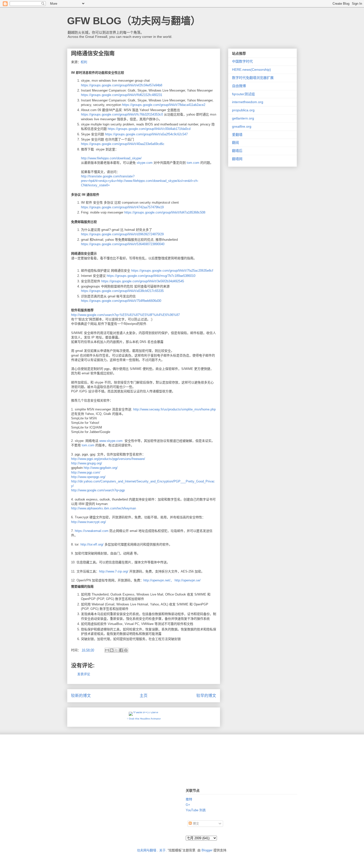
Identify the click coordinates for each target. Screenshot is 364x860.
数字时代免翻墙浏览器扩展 (253, 78)
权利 (84, 62)
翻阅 (235, 142)
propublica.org (243, 110)
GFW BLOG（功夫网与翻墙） (134, 20)
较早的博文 (206, 695)
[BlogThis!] (111, 650)
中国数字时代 (242, 61)
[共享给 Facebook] (121, 650)
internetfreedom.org (247, 102)
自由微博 (239, 86)
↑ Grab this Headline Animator (144, 718)
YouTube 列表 (196, 810)
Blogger (207, 850)
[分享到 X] (116, 650)
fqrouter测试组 (243, 94)
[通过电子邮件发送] (106, 650)
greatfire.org (241, 126)
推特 (189, 799)
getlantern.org (243, 118)
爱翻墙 (237, 135)
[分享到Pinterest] (125, 650)
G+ (188, 805)
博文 (195, 823)
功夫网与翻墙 (146, 850)
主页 (144, 695)
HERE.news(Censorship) (251, 70)
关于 (162, 850)
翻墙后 (237, 151)
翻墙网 (237, 159)
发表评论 (83, 674)
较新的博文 (81, 695)
